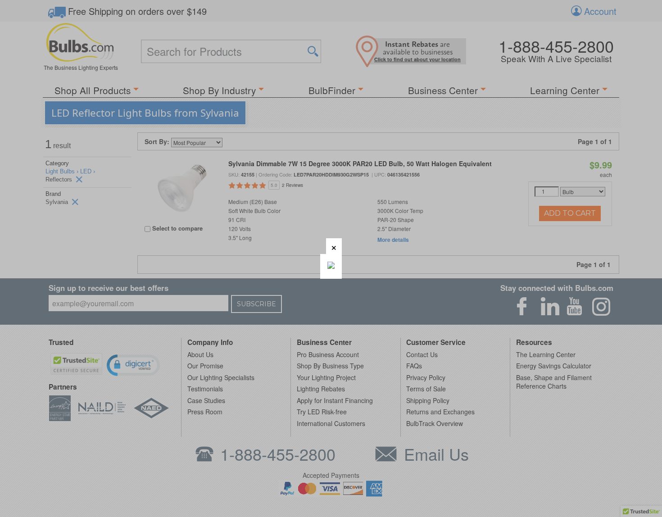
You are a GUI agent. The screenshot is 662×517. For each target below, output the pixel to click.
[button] (334, 246)
